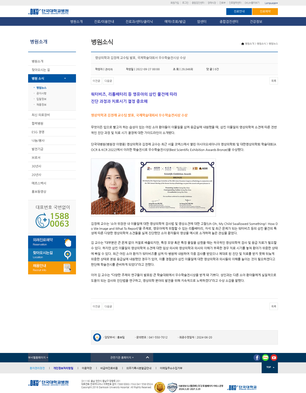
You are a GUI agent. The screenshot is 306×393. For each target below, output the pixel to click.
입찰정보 (41, 98)
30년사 (36, 166)
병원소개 (76, 22)
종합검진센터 (198, 2)
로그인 (185, 2)
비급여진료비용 (109, 368)
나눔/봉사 (38, 140)
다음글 (108, 80)
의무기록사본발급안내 (138, 368)
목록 (273, 80)
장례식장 (212, 2)
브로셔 (36, 157)
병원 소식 (38, 78)
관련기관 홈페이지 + (122, 357)
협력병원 (37, 123)
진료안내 (239, 11)
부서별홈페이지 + (38, 357)
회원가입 (174, 2)
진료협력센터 (235, 2)
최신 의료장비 (41, 115)
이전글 (96, 80)
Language (271, 2)
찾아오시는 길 (41, 70)
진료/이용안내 (104, 22)
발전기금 (37, 149)
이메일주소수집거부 (171, 368)
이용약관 (87, 368)
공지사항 (41, 93)
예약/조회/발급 (175, 22)
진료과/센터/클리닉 (139, 22)
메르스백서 (39, 183)
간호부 (222, 2)
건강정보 (256, 22)
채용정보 (41, 104)
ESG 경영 (38, 132)
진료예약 (265, 11)
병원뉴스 (41, 87)
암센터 (202, 22)
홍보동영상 (39, 191)
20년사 (36, 174)
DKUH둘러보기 (252, 2)
